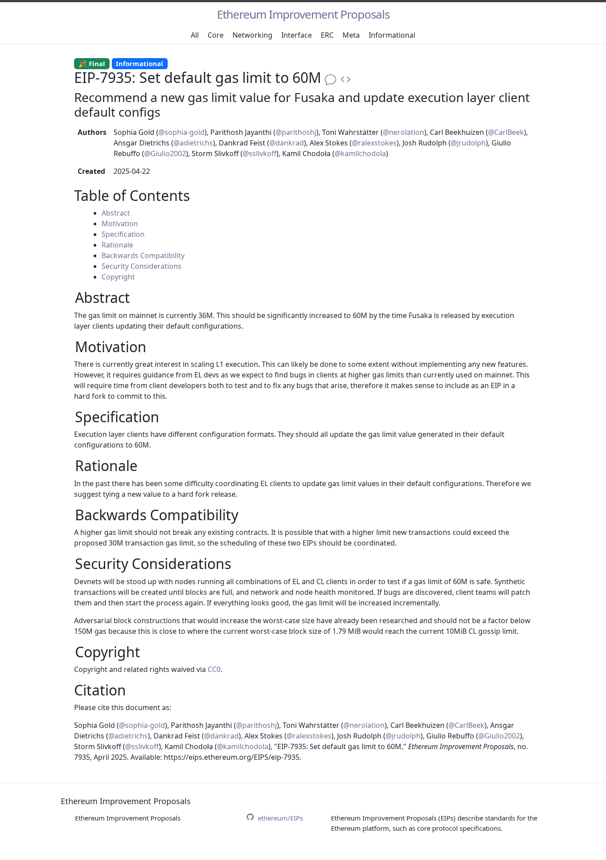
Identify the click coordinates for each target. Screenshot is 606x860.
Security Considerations (141, 266)
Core (216, 35)
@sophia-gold (181, 132)
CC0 (214, 669)
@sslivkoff (259, 153)
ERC (327, 35)
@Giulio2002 (165, 153)
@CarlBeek (506, 132)
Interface (296, 35)
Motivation (120, 223)
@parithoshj (295, 132)
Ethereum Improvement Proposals (303, 14)
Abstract (116, 213)
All (195, 35)
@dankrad (286, 143)
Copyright (118, 277)
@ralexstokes (374, 143)
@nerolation (403, 132)
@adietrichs (193, 143)
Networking (252, 35)
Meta (351, 35)
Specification (123, 234)
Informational (392, 35)
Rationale (117, 245)
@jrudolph (468, 143)
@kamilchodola (360, 153)
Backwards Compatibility (143, 255)
